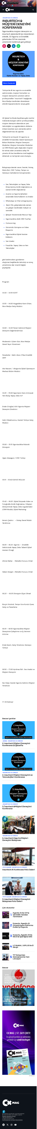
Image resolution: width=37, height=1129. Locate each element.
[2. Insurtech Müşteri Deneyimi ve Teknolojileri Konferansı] (18, 762)
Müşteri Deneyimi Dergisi (9, 1116)
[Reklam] (18, 3)
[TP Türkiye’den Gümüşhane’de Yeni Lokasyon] (5, 957)
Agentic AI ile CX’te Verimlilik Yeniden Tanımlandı (21, 915)
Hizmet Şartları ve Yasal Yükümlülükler (12, 1120)
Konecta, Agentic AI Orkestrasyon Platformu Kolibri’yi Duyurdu (23, 925)
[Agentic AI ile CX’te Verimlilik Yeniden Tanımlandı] (5, 914)
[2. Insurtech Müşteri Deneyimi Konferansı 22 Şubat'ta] (18, 730)
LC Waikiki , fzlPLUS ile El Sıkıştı (23, 946)
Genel (5, 741)
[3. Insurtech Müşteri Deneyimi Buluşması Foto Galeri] (18, 886)
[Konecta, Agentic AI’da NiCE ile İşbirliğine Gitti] (5, 936)
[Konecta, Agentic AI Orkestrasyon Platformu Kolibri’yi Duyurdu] (5, 925)
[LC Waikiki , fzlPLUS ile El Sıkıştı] (5, 946)
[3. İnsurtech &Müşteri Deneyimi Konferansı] (18, 793)
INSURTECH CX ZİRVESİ (10, 18)
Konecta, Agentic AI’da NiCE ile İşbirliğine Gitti (22, 936)
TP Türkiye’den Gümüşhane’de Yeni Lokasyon (21, 957)
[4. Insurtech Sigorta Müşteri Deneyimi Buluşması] (18, 825)
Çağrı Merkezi (10, 997)
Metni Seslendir (9, 83)
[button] (3, 10)
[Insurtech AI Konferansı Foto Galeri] (18, 856)
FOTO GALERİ (7, 867)
